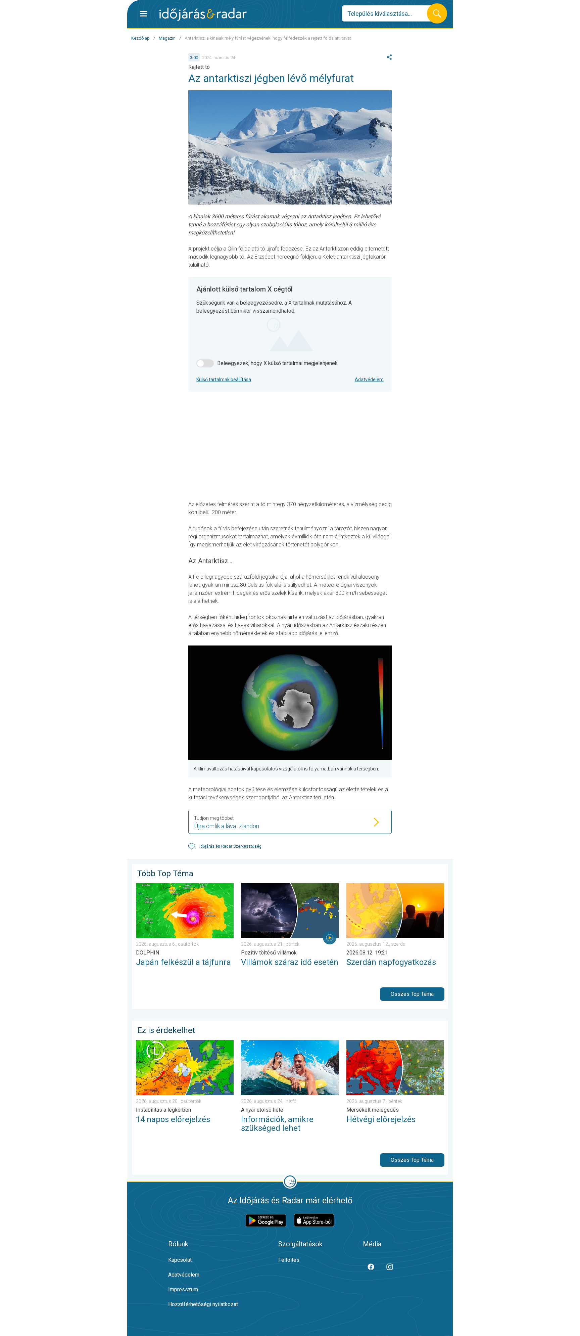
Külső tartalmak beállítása (223, 379)
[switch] (205, 363)
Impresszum (183, 1289)
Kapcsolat (180, 1260)
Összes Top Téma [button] (412, 994)
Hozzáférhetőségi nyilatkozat (203, 1304)
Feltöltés (288, 1260)
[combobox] (389, 13)
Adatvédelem (369, 379)
